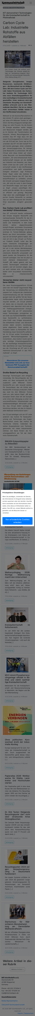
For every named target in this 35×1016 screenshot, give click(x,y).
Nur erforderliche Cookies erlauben (17, 521)
